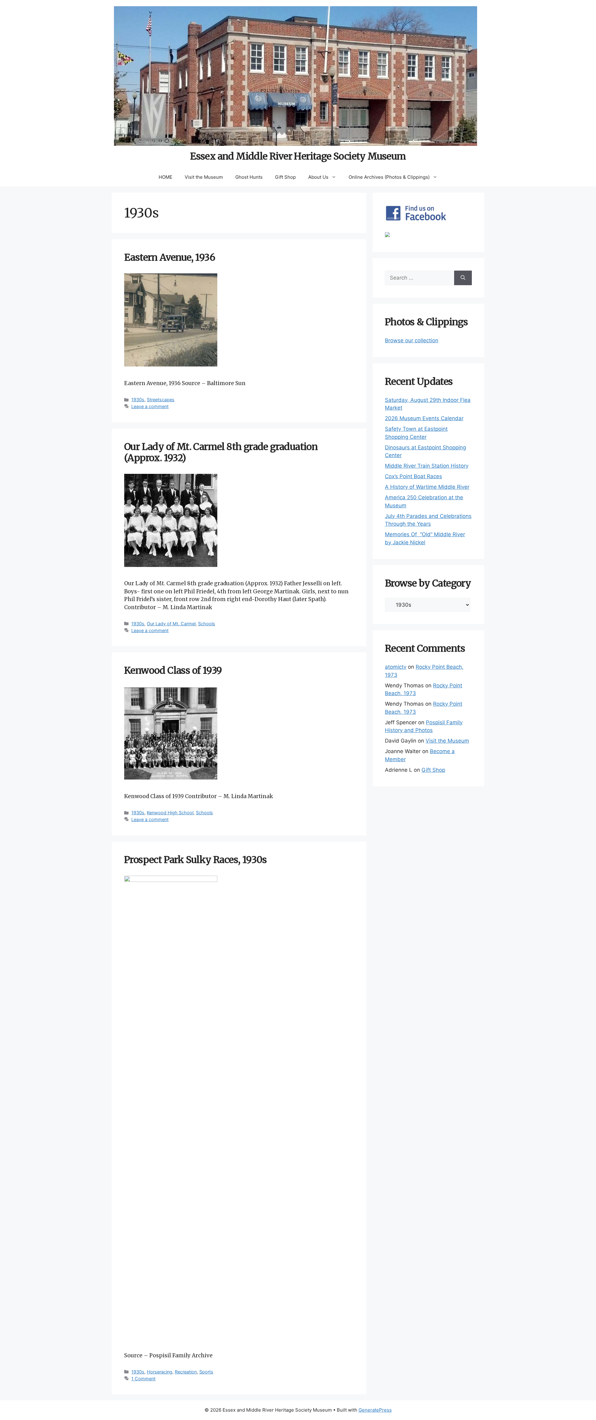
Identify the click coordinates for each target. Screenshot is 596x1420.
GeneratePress (375, 1410)
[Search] (463, 278)
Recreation (186, 1371)
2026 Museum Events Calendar (424, 418)
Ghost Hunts (249, 177)
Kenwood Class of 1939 (173, 670)
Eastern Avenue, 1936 (169, 257)
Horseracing (159, 1371)
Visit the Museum (204, 177)
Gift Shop (285, 177)
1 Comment (143, 1378)
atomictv (395, 667)
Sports (206, 1371)
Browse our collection (411, 340)
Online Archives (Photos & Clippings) (389, 177)
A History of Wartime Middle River (427, 487)
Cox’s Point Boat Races (413, 476)
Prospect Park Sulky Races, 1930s (195, 859)
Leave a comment (150, 406)
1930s (137, 399)
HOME (165, 177)
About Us (318, 177)
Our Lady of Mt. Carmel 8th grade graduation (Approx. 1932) (221, 452)
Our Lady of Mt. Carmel (171, 623)
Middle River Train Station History (426, 466)
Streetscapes (160, 399)
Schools (206, 623)
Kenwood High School (170, 812)
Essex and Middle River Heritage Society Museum (298, 156)
